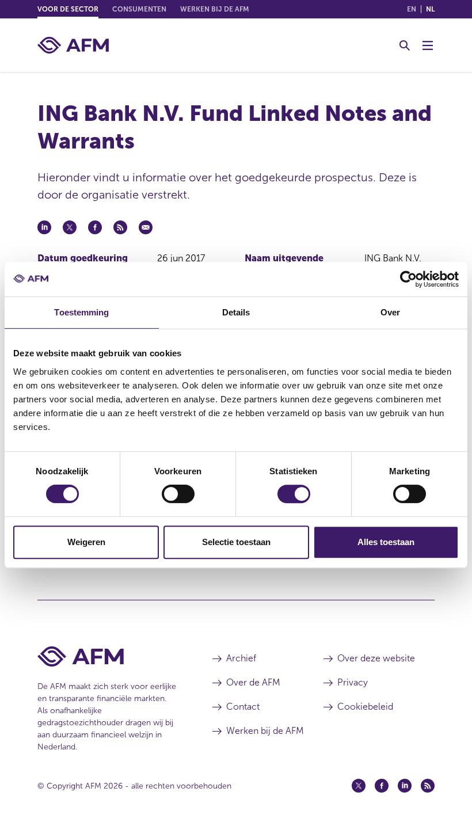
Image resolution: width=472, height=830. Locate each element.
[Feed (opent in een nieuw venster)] (428, 786)
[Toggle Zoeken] (405, 45)
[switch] (178, 494)
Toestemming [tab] (81, 312)
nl (430, 9)
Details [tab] (236, 312)
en (411, 9)
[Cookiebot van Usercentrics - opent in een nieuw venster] (408, 279)
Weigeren (86, 542)
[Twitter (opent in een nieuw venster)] (359, 786)
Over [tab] (390, 312)
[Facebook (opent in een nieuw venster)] (382, 786)
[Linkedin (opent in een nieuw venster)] (405, 786)
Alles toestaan (385, 542)
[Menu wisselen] (428, 45)
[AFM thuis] (73, 45)
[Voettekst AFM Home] (107, 656)
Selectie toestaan (236, 542)
